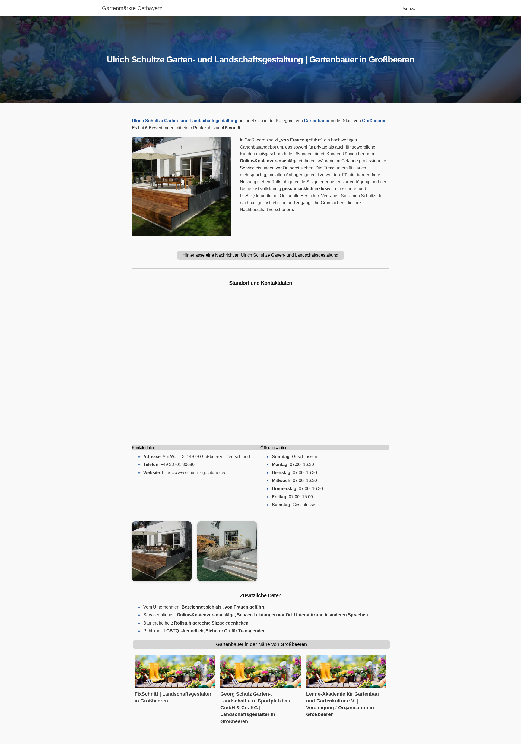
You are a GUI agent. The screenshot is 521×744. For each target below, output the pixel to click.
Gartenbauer (317, 120)
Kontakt (408, 8)
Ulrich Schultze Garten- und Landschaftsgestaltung (184, 120)
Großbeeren (374, 120)
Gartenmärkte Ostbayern (132, 8)
